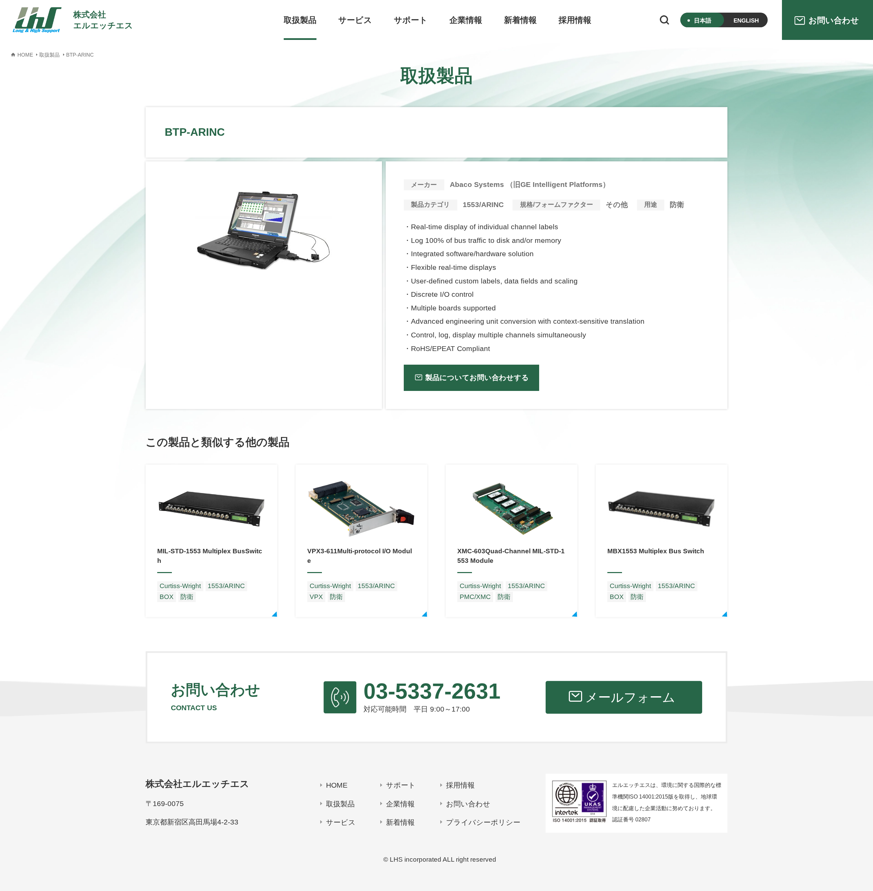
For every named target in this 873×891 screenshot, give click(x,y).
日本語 (702, 20)
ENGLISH (746, 20)
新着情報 (520, 20)
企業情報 (465, 20)
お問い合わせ (468, 804)
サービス (355, 20)
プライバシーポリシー (483, 822)
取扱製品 (300, 20)
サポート (411, 20)
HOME (336, 785)
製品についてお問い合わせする (477, 378)
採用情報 (575, 20)
